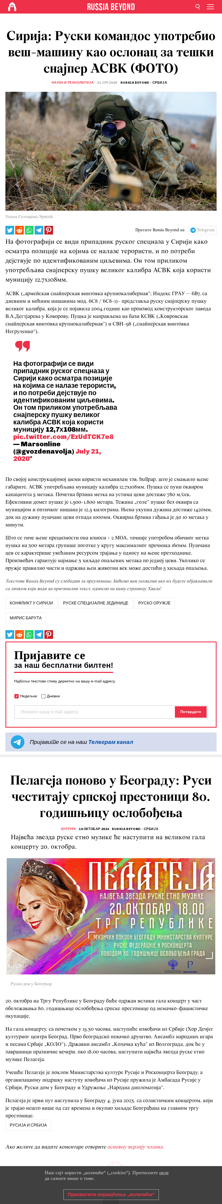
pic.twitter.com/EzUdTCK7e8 (63, 436)
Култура (68, 829)
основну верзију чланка (135, 1147)
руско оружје (154, 603)
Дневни (53, 696)
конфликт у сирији (31, 603)
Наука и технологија (73, 82)
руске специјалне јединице (95, 603)
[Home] (12, 6)
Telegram (205, 230)
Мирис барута (26, 618)
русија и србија (28, 1125)
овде (164, 1172)
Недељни (28, 696)
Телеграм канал (110, 741)
